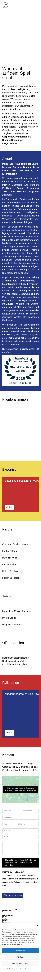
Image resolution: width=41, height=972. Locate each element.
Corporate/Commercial (14, 136)
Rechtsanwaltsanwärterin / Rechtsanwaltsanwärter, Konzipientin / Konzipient (15, 661)
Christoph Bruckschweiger (15, 544)
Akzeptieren (20, 951)
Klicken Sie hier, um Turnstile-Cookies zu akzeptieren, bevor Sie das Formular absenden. (20, 862)
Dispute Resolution (12, 140)
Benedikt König (9, 557)
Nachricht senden (13, 895)
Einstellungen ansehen (20, 963)
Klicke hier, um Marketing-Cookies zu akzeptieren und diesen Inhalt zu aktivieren (20, 789)
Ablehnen (20, 957)
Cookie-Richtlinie (12, 969)
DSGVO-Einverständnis (13, 872)
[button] (37, 925)
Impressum (30, 969)
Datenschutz (22, 969)
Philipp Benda (9, 618)
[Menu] (36, 5)
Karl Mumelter (9, 564)
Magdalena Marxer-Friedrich (16, 611)
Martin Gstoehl (9, 551)
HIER (36, 349)
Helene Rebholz (10, 571)
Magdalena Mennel (12, 624)
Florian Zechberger (11, 578)
